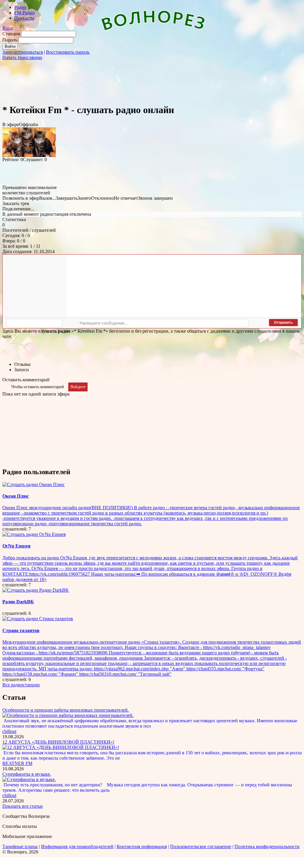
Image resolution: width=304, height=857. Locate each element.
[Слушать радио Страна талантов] (37, 618)
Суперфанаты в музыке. (26, 774)
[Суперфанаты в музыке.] (29, 779)
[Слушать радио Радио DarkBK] (35, 590)
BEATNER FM (17, 763)
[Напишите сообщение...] (163, 323)
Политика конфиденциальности (267, 846)
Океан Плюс (15, 496)
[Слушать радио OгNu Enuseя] (34, 534)
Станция (11, 33)
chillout (9, 731)
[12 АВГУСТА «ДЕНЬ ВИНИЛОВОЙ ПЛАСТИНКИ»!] (60, 747)
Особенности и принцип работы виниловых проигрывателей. (65, 709)
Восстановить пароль (67, 52)
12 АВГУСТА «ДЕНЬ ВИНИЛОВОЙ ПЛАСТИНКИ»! (58, 742)
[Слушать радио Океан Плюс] (33, 484)
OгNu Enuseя (16, 545)
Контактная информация (142, 846)
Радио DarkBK (18, 601)
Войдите (78, 387)
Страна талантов (20, 630)
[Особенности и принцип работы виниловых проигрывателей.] (68, 715)
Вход (7, 28)
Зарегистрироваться (22, 52)
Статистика (14, 219)
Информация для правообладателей (77, 846)
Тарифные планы (20, 846)
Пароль (9, 39)
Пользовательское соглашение (200, 846)
